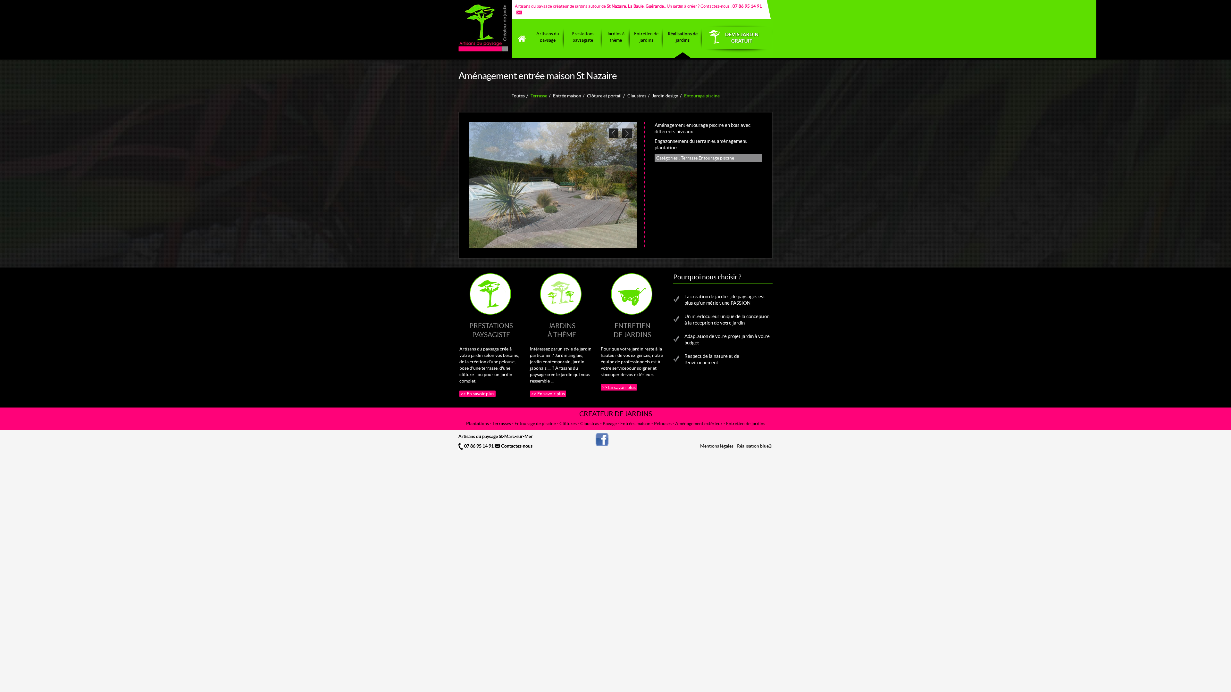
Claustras (636, 95)
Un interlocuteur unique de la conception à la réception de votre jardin (726, 319)
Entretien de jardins (646, 37)
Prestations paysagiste (583, 37)
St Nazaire (616, 6)
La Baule (636, 6)
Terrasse (539, 95)
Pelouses (663, 423)
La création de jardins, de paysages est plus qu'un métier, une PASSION (724, 300)
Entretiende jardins (632, 330)
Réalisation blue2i (755, 446)
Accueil (522, 38)
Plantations (477, 423)
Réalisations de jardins (683, 37)
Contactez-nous (516, 446)
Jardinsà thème (562, 330)
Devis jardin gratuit (737, 38)
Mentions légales (716, 446)
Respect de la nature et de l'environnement (711, 359)
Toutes (518, 95)
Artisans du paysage (547, 37)
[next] (627, 133)
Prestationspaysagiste (491, 330)
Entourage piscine (702, 95)
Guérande (655, 6)
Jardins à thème (615, 37)
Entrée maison (567, 95)
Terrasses (501, 423)
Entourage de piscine (535, 423)
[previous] (613, 133)
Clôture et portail (604, 95)
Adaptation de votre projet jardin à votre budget (727, 339)
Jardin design (665, 95)
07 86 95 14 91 (478, 446)
